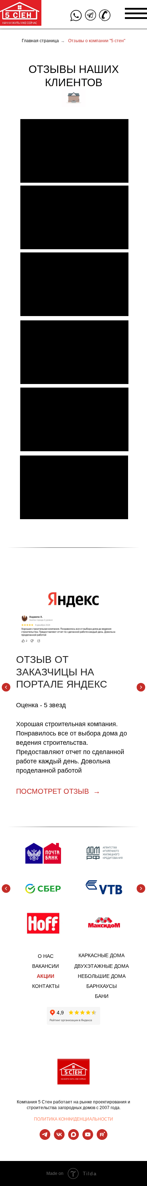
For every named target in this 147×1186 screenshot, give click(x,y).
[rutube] (102, 1138)
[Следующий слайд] (141, 687)
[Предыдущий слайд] (6, 687)
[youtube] (87, 1138)
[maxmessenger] (73, 1138)
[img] (75, 15)
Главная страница (40, 40)
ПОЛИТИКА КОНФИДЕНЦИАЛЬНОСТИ (73, 1119)
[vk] (59, 1138)
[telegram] (45, 1138)
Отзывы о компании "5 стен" (96, 40)
